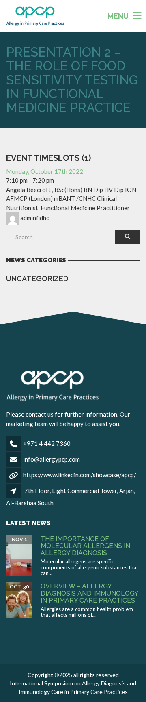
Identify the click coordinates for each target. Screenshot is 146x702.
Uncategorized (37, 278)
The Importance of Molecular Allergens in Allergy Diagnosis (85, 546)
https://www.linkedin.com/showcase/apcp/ (79, 475)
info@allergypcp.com (51, 459)
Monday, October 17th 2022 (44, 171)
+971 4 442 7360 (47, 443)
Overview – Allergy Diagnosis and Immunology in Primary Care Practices (89, 593)
